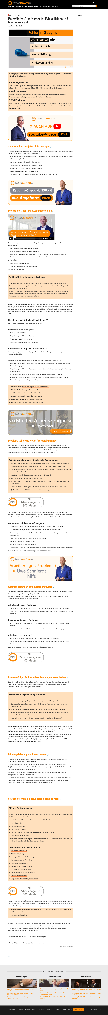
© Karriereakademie (96, 1009)
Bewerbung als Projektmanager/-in (37, 682)
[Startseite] (19, 2)
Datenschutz (49, 1009)
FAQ (49, 7)
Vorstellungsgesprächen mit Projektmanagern (30, 814)
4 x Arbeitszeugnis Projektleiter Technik (31, 393)
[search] (96, 6)
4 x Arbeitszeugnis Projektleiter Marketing (29, 399)
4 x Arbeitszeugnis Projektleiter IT (27, 390)
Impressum (41, 1009)
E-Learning (43, 7)
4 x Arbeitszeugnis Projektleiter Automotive (35, 387)
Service (34, 1009)
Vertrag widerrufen (78, 1009)
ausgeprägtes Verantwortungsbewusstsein (24, 879)
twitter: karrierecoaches (36, 943)
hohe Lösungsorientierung (19, 875)
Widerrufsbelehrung (60, 1009)
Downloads (19, 7)
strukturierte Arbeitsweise (19, 850)
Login (93, 2)
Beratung (55, 7)
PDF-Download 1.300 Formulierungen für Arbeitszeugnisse (34, 490)
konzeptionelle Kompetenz (19, 863)
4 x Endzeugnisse (21, 915)
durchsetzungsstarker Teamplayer (21, 860)
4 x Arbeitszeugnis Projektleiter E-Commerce (28, 396)
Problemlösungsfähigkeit (18, 854)
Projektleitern (15, 153)
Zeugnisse (11, 7)
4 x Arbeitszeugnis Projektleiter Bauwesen (30, 402)
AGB (69, 1009)
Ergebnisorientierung (26, 866)
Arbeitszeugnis (14, 15)
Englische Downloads (31, 7)
